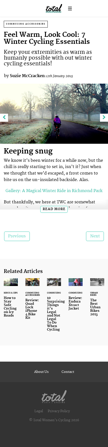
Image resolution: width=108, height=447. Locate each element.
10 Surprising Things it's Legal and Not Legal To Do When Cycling (54, 308)
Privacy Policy (59, 411)
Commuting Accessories (25, 24)
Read (54, 209)
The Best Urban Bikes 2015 (97, 300)
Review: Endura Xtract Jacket (76, 297)
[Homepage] (54, 395)
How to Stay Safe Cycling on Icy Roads (11, 300)
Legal (38, 411)
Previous (17, 236)
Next (95, 236)
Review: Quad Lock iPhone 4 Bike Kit (32, 302)
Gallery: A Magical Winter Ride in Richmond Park (54, 190)
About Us (41, 372)
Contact (68, 372)
